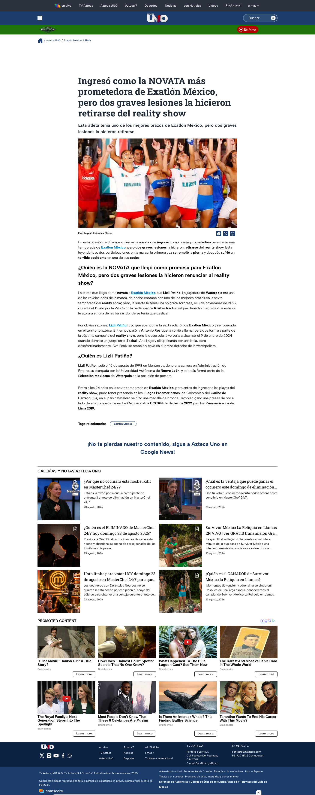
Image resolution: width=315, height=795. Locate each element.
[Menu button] (55, 18)
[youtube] (56, 757)
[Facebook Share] (218, 233)
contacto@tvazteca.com (246, 751)
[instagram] (49, 757)
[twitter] (42, 757)
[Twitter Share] (225, 233)
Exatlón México (123, 423)
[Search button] (273, 18)
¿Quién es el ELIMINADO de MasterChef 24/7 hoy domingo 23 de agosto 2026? (119, 530)
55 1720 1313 (239, 755)
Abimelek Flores (102, 233)
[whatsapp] (70, 757)
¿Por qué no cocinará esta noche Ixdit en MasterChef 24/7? (117, 484)
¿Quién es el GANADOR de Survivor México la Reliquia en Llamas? (237, 576)
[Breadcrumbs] (42, 40)
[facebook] (63, 757)
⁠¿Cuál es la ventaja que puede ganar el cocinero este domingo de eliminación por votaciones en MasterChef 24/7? (240, 484)
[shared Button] (232, 233)
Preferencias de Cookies (198, 771)
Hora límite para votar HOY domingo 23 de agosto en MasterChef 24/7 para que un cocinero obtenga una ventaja (119, 576)
